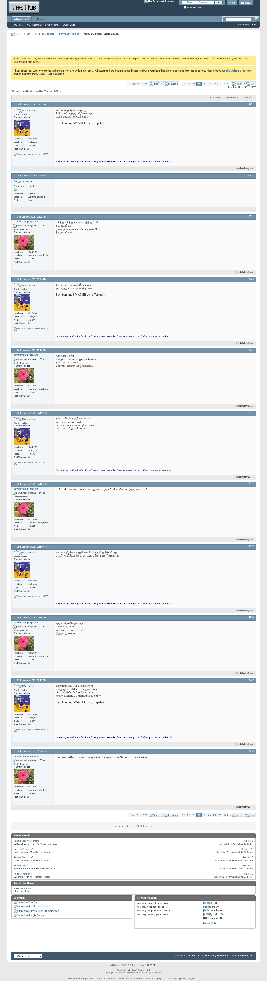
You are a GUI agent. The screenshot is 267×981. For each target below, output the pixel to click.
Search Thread (232, 98)
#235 (251, 413)
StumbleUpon (51, 911)
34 (214, 83)
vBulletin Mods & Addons (141, 978)
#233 (251, 279)
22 (188, 83)
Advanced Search (246, 24)
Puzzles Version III (23, 874)
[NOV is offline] (22, 128)
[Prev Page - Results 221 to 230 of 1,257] (171, 83)
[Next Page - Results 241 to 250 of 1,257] (236, 83)
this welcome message (239, 70)
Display (247, 98)
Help (232, 2)
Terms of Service (239, 955)
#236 (251, 483)
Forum (40, 19)
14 (183, 83)
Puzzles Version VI (23, 849)
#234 (251, 350)
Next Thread (143, 826)
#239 (251, 680)
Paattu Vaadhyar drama (26, 841)
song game (26, 888)
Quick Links (69, 25)
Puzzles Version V (23, 857)
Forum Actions (51, 25)
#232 (251, 216)
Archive (202, 955)
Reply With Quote (245, 169)
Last (245, 83)
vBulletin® (133, 970)
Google (40, 915)
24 (199, 83)
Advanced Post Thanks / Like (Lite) (112, 978)
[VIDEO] (207, 914)
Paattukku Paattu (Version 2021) (41, 91)
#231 (251, 104)
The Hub (191, 955)
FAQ (28, 25)
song (16, 888)
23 (193, 83)
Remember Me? (194, 7)
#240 (251, 751)
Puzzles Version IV (23, 865)
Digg (36, 902)
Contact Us (179, 955)
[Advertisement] (87, 46)
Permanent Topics (69, 34)
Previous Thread (126, 826)
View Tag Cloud (22, 891)
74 (219, 83)
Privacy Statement (218, 955)
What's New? (21, 19)
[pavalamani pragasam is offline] (24, 242)
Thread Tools (214, 98)
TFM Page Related (44, 34)
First (160, 83)
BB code (207, 903)
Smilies (207, 906)
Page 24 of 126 (139, 83)
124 (226, 83)
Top (251, 955)
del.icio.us (45, 906)
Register (246, 2)
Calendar (37, 25)
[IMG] (206, 910)
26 (209, 83)
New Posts (18, 25)
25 (204, 83)
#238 (251, 617)
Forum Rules (210, 923)
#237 (251, 546)
